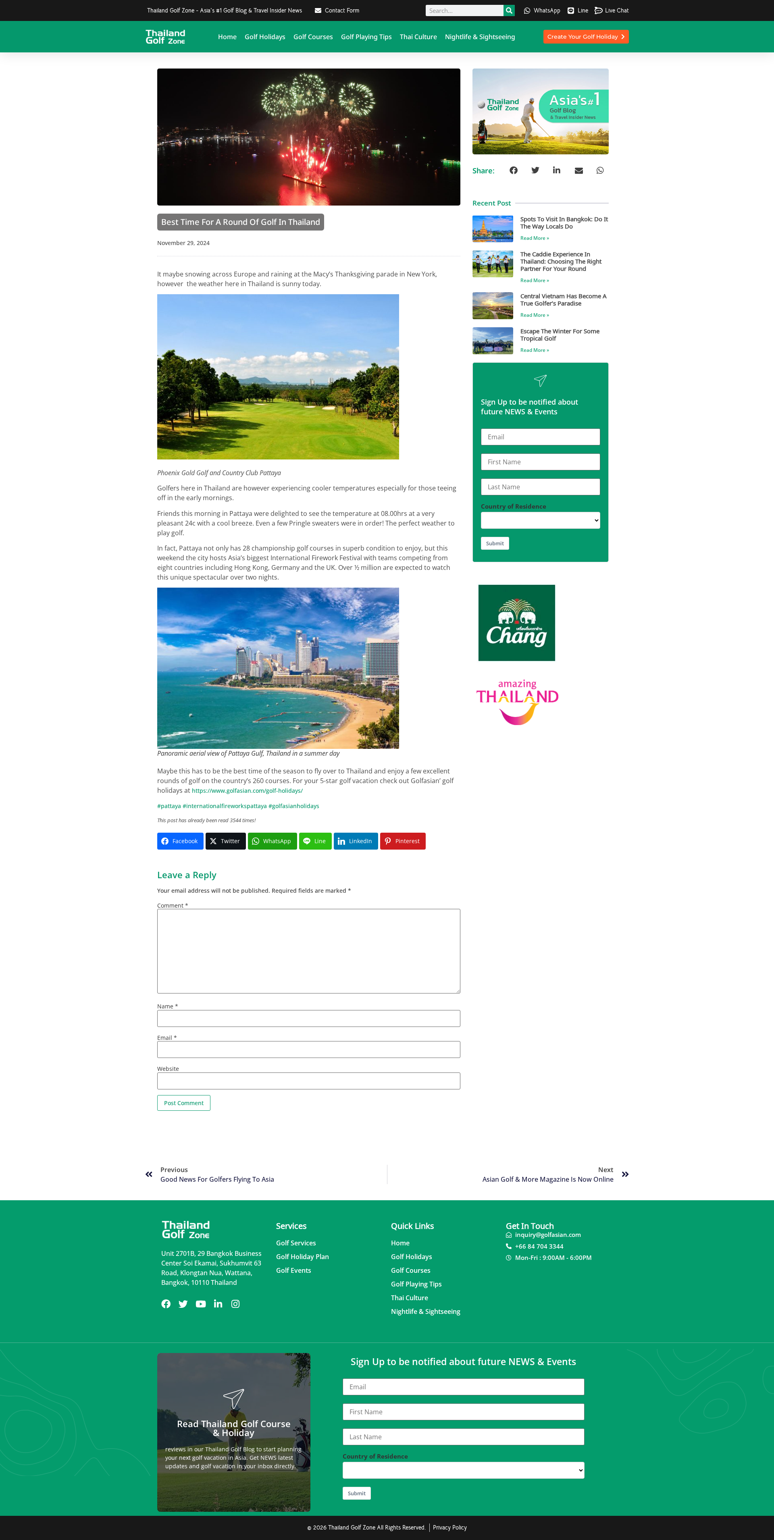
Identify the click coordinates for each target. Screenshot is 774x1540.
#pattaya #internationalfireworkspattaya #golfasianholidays (238, 806)
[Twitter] (183, 1304)
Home (227, 36)
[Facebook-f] (166, 1304)
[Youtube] (200, 1304)
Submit (495, 543)
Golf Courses (313, 36)
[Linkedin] (218, 1304)
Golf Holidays (265, 36)
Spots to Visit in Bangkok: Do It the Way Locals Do (564, 222)
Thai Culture (418, 36)
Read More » (534, 238)
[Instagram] (235, 1304)
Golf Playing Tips (366, 36)
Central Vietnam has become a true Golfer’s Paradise (563, 299)
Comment (172, 905)
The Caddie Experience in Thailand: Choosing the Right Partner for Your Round (560, 260)
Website (168, 1069)
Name (167, 1006)
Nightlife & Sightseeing (480, 36)
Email (167, 1038)
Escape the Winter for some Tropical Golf (559, 334)
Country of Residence (513, 506)
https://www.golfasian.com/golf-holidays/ (247, 790)
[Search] (509, 10)
